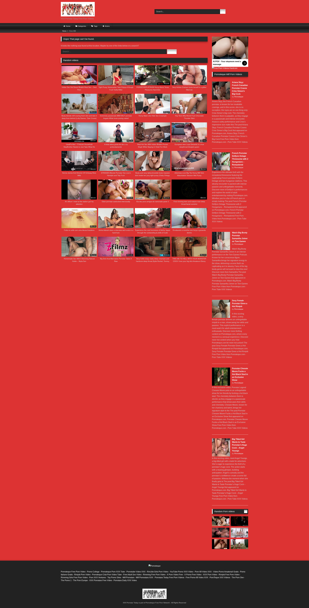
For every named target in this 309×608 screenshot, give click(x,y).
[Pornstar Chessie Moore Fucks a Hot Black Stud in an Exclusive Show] (221, 385)
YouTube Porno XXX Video (181, 572)
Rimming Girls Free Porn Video (74, 577)
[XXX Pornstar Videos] (78, 9)
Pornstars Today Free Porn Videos (169, 577)
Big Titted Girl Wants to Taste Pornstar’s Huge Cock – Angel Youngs (239, 445)
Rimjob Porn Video (82, 575)
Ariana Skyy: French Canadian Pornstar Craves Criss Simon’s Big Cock (240, 88)
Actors (107, 26)
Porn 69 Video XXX (203, 572)
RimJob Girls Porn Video (157, 572)
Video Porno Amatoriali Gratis (226, 572)
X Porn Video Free (175, 575)
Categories (82, 26)
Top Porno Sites (114, 577)
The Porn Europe (80, 580)
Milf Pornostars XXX (144, 577)
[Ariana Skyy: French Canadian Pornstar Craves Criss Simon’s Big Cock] (221, 99)
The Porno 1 (66, 580)
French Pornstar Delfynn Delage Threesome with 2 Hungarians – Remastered (240, 159)
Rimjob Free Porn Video (229, 575)
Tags (95, 26)
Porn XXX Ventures (97, 577)
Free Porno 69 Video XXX (197, 577)
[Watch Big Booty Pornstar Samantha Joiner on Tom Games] (221, 249)
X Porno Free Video (192, 575)
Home (68, 26)
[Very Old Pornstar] (220, 544)
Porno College (93, 572)
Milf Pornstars (128, 577)
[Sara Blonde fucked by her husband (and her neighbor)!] (220, 533)
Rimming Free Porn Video (154, 575)
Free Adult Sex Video (132, 575)
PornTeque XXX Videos (220, 577)
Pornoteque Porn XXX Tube (113, 572)
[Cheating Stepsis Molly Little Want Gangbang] (239, 533)
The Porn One (238, 577)
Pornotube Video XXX (135, 572)
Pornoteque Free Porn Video (73, 572)
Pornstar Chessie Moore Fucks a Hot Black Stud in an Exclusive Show (240, 374)
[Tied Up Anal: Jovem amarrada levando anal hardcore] (239, 544)
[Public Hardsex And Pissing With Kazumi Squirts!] (220, 521)
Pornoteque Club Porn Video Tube (107, 575)
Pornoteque (238, 97)
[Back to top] (301, 600)
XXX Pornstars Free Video (100, 580)
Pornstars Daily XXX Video (125, 580)
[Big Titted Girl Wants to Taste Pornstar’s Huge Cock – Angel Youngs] (221, 456)
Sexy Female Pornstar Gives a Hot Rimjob (239, 303)
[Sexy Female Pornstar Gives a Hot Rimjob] (221, 317)
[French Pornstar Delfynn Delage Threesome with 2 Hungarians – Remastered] (221, 170)
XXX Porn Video (210, 575)
